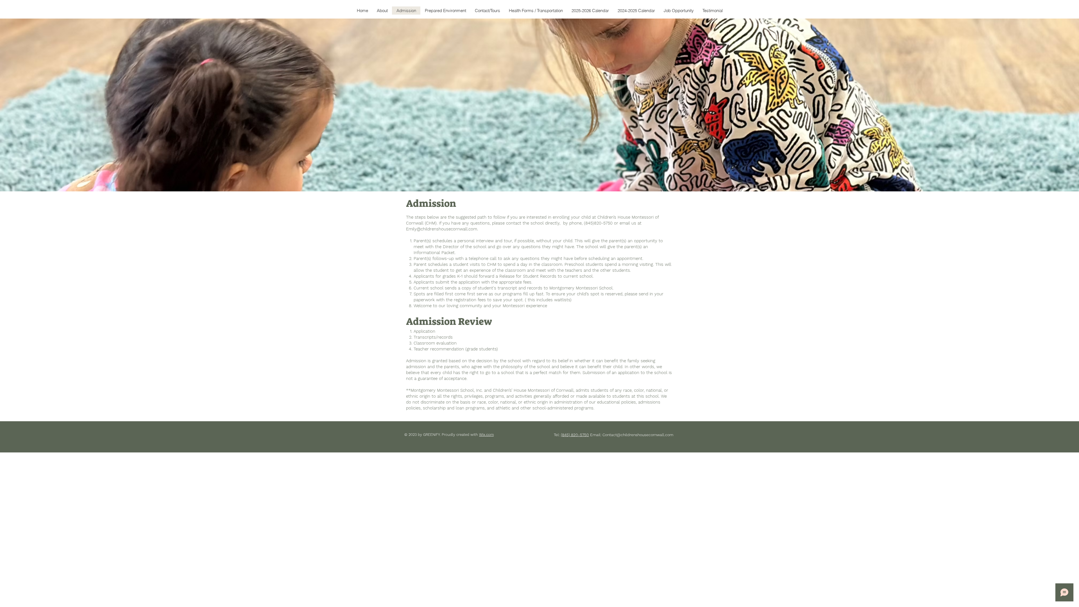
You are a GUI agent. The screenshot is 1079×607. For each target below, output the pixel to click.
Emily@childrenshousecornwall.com (441, 229)
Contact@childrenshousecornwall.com (637, 434)
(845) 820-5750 (575, 434)
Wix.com (486, 434)
